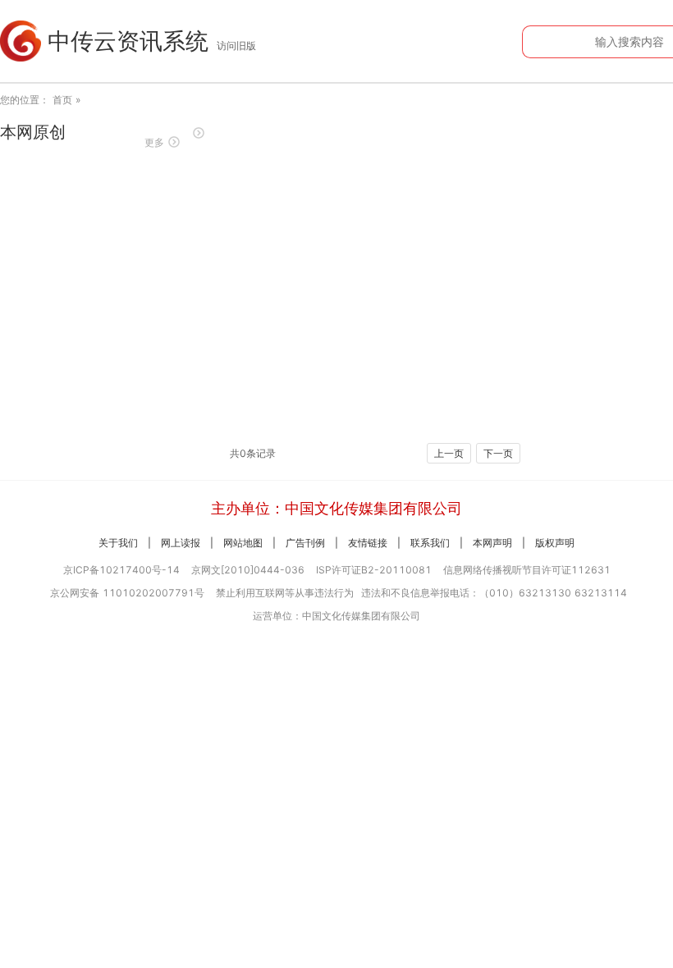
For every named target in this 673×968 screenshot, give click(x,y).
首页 (62, 100)
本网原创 (33, 132)
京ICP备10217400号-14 (121, 570)
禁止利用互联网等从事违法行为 (285, 593)
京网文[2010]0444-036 (247, 570)
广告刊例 (305, 543)
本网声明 (492, 543)
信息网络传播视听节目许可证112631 (527, 570)
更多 (154, 142)
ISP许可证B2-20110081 (374, 570)
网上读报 (180, 543)
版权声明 (555, 543)
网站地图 (243, 543)
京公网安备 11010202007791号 (127, 593)
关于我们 (118, 543)
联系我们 (430, 543)
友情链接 (367, 543)
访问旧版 (236, 45)
